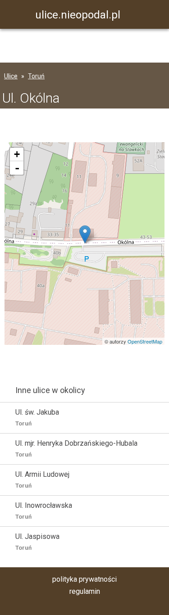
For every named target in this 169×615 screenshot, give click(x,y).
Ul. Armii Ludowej (42, 479)
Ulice (11, 76)
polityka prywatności (84, 579)
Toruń (36, 76)
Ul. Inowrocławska (43, 510)
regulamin (84, 591)
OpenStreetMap (145, 341)
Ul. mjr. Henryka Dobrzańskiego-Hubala (76, 448)
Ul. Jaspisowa (37, 541)
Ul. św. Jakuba (37, 417)
